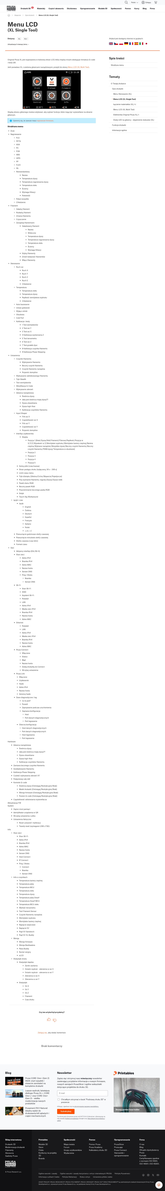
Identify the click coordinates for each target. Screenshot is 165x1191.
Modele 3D (43, 1144)
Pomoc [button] (128, 8)
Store (41, 1147)
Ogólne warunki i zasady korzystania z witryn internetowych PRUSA (86, 1173)
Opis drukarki (29, 15)
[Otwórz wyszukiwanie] (126, 2)
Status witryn (85, 1177)
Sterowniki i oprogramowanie (121, 1154)
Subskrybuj (66, 1111)
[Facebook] (143, 1175)
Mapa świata (69, 1144)
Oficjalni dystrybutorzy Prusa (149, 1151)
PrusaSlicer (119, 1144)
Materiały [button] (41, 8)
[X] (153, 1175)
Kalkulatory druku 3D (98, 1150)
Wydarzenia (69, 1153)
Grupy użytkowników (73, 1150)
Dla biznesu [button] (72, 8)
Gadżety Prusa (11, 1156)
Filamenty (9, 1150)
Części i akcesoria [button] (56, 8)
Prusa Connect (120, 1150)
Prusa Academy (95, 1147)
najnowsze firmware (45, 120)
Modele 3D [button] (102, 8)
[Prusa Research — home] (11, 8)
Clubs (41, 1150)
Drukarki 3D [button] (27, 8)
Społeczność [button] (116, 8)
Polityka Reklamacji (69, 1177)
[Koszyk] (155, 2)
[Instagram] (148, 1175)
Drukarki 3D (10, 1144)
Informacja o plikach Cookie (49, 1177)
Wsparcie (17, 15)
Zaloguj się (42, 1032)
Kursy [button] (136, 8)
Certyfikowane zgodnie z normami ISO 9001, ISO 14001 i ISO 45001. (149, 1161)
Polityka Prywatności (122, 1173)
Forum (66, 1147)
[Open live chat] (159, 1185)
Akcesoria (9, 1153)
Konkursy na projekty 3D (48, 1154)
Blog (141, 1147)
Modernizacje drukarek (15, 1147)
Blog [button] (145, 8)
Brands (42, 1158)
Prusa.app (118, 1147)
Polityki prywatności (72, 1118)
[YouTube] (158, 1175)
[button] (111, 43)
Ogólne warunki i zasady (48, 1173)
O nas (141, 1144)
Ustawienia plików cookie (102, 1177)
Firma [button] (152, 8)
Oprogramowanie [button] (87, 8)
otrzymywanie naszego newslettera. (86, 1106)
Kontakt (142, 1155)
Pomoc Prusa (94, 1144)
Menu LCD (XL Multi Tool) (78, 67)
